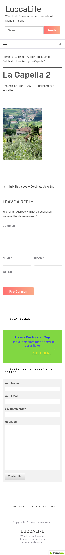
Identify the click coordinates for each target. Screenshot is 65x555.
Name (7, 257)
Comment (11, 226)
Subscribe (49, 507)
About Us (24, 507)
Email (39, 257)
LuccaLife (23, 9)
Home (13, 507)
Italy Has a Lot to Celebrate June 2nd (31, 186)
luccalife (8, 90)
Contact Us (14, 476)
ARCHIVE (36, 507)
